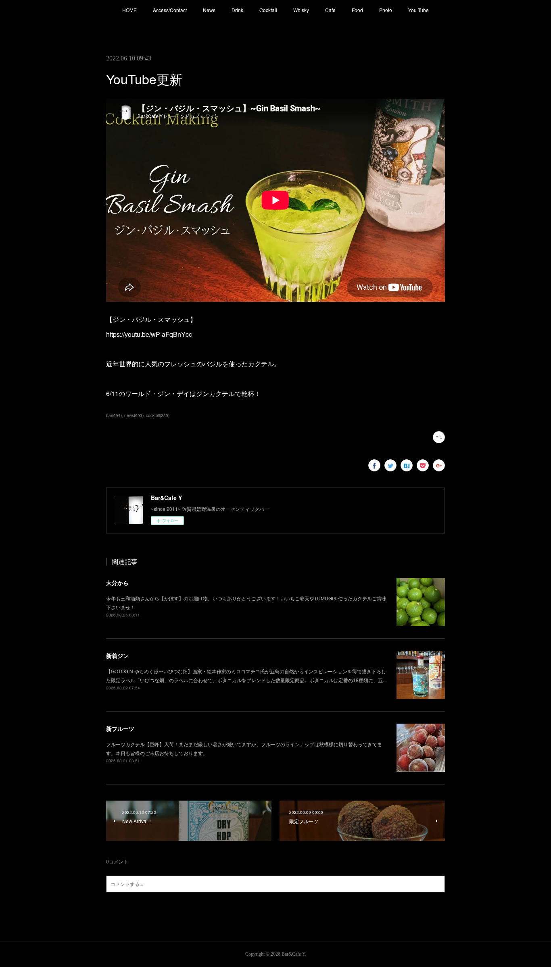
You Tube (418, 9)
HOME (129, 9)
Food (357, 9)
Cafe (330, 9)
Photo (385, 9)
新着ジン (117, 656)
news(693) (134, 415)
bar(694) (114, 415)
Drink (237, 9)
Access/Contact (170, 9)
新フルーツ (120, 728)
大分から (117, 583)
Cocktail (268, 9)
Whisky (301, 9)
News (209, 9)
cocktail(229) (157, 415)
